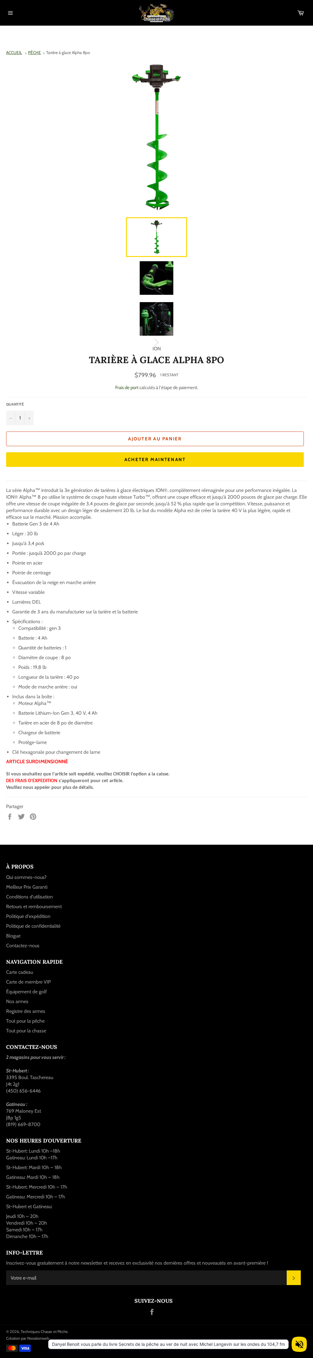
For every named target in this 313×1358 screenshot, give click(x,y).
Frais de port (126, 387)
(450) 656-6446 (23, 1091)
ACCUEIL (14, 52)
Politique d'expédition (28, 916)
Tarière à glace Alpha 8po (68, 52)
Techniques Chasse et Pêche (44, 1331)
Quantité (15, 404)
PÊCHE (34, 52)
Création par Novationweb (27, 1338)
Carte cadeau (19, 972)
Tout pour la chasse (26, 1031)
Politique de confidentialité (33, 926)
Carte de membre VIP (28, 982)
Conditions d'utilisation (29, 897)
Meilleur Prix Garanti (26, 887)
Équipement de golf (26, 992)
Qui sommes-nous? (26, 877)
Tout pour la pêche (25, 1021)
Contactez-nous (22, 945)
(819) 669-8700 (23, 1124)
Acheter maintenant (155, 459)
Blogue (13, 936)
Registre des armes (25, 1011)
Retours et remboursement (34, 906)
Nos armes (17, 1001)
